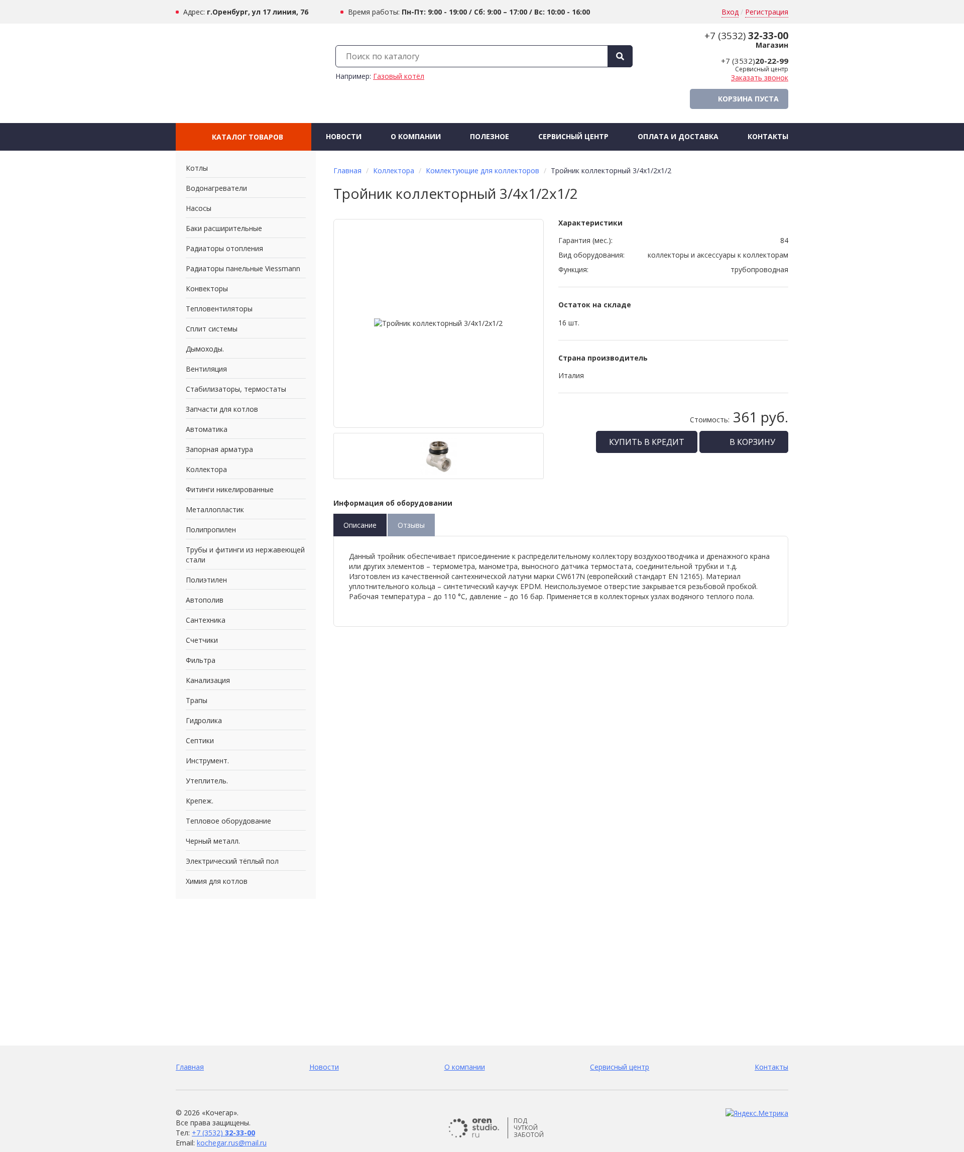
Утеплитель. (207, 780)
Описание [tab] (360, 525)
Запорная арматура (219, 449)
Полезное (489, 136)
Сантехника (205, 620)
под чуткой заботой (529, 1127)
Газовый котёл (398, 76)
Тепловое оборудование (228, 821)
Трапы (196, 700)
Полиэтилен (206, 580)
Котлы (197, 168)
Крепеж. (199, 800)
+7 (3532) (746, 35)
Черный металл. (213, 841)
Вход (730, 12)
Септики (200, 740)
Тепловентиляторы (219, 308)
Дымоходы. (205, 349)
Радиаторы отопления (224, 248)
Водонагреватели (216, 188)
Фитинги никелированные (230, 489)
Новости (344, 136)
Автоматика (206, 429)
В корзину (751, 441)
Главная (347, 170)
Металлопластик (215, 509)
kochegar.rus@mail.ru (232, 1142)
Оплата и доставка (678, 136)
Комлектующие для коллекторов (482, 170)
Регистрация (766, 12)
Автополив (204, 600)
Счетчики (202, 640)
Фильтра (200, 660)
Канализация (208, 680)
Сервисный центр (573, 136)
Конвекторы (207, 288)
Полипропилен (211, 529)
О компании (416, 136)
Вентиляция (206, 369)
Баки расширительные (224, 228)
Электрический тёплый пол (232, 861)
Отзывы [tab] (411, 525)
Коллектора (206, 469)
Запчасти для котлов (222, 409)
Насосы (198, 208)
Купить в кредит (646, 441)
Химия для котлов (217, 881)
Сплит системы (211, 328)
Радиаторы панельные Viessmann (243, 268)
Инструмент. (207, 760)
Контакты (768, 136)
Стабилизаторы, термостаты (236, 389)
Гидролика (204, 720)
